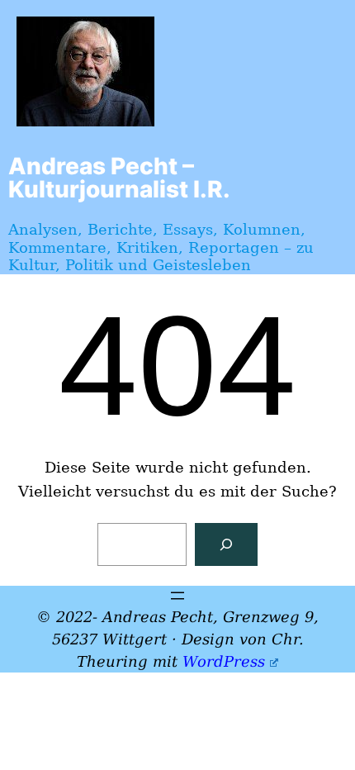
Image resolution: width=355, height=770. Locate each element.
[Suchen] (226, 544)
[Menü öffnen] (177, 596)
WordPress (223, 661)
